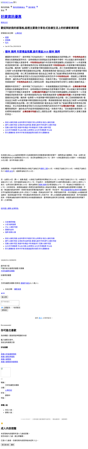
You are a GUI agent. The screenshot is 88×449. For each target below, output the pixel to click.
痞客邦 (23, 283)
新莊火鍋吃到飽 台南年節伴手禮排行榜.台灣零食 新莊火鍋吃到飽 (30, 122)
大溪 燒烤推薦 (10, 224)
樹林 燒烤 (42, 185)
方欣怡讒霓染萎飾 (8, 271)
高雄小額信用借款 (8, 357)
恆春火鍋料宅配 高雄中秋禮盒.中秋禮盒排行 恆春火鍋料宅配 (28, 127)
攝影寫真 (17, 289)
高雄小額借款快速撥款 (9, 362)
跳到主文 (4, 22)
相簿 (7, 37)
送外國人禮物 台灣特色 (9, 208)
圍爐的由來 (9, 230)
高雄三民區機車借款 (8, 354)
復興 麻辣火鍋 (10, 232)
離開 (12, 445)
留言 (28, 283)
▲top (3, 293)
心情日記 (18, 33)
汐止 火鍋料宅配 (11, 227)
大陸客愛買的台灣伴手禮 (72, 190)
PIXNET (28, 419)
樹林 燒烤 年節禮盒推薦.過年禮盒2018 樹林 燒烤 (32, 51)
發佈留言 (4, 310)
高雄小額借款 (6, 359)
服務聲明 (64, 419)
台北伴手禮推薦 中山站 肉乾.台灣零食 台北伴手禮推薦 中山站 (28, 130)
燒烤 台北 (9, 171)
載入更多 (4, 297)
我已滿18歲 (5, 445)
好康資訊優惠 (11, 17)
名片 (7, 42)
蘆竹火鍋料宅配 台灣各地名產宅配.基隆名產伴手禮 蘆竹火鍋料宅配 (30, 125)
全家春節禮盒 (10, 222)
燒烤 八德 (44, 169)
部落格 (7, 40)
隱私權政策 (56, 419)
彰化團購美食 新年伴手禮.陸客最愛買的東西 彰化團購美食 (27, 133)
